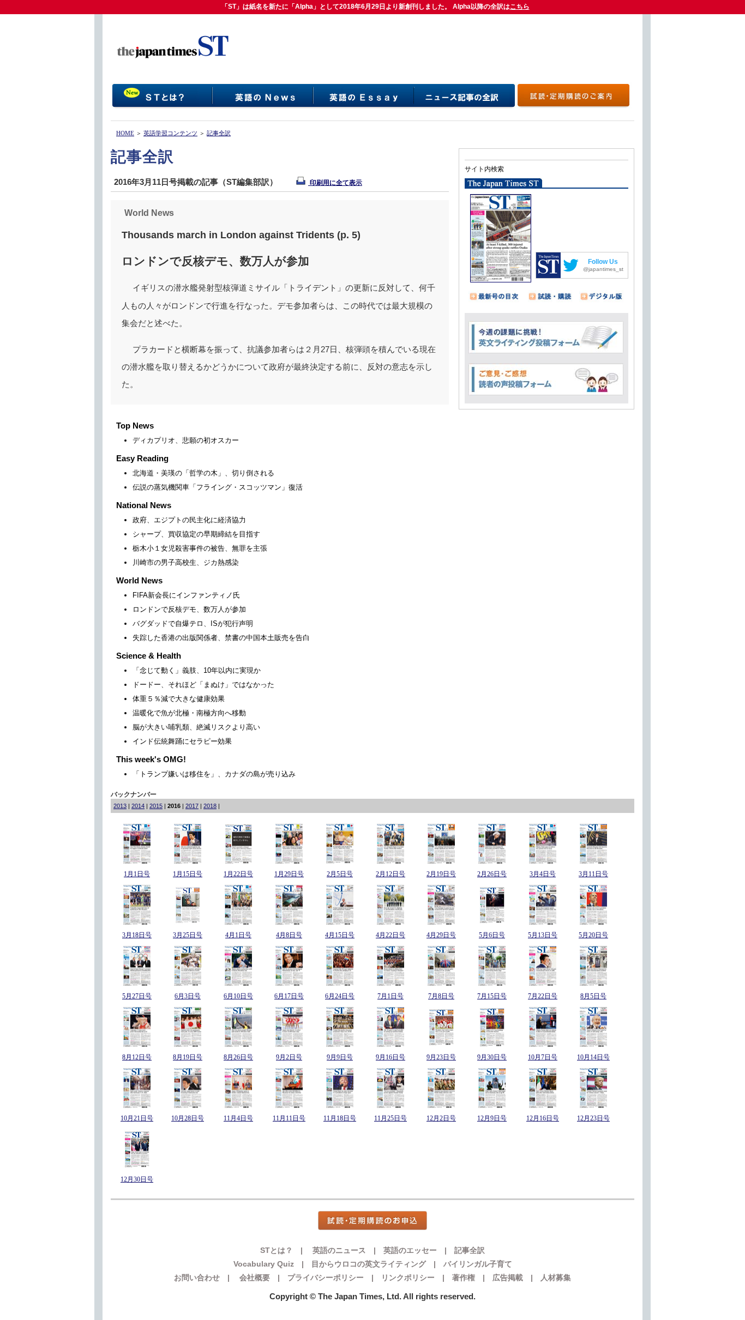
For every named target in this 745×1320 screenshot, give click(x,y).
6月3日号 (188, 996)
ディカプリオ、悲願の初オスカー (186, 440)
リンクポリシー (408, 1277)
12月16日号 (542, 1118)
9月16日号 (390, 1057)
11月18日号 (339, 1118)
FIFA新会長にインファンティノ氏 (186, 595)
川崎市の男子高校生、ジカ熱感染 (186, 562)
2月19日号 (441, 874)
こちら (520, 6)
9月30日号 (492, 1057)
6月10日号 (238, 996)
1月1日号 (137, 874)
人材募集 (555, 1277)
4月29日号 (441, 935)
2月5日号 (340, 874)
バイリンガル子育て (477, 1263)
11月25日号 (390, 1118)
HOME (125, 133)
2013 (120, 806)
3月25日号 (187, 935)
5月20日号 (593, 935)
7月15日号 (492, 996)
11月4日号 (238, 1118)
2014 (138, 806)
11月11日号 (289, 1118)
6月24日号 (340, 996)
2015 (156, 806)
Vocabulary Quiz (263, 1263)
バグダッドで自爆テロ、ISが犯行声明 (193, 623)
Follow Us (603, 262)
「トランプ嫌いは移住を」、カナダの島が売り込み (214, 774)
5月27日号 (137, 996)
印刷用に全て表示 (335, 182)
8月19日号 (187, 1057)
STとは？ (276, 1250)
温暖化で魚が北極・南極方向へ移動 (189, 713)
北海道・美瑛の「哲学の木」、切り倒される (203, 473)
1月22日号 (238, 874)
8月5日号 (593, 996)
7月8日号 (441, 996)
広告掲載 (507, 1277)
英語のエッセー (410, 1250)
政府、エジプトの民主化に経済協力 (189, 520)
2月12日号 (390, 874)
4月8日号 (289, 935)
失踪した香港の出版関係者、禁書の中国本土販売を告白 (221, 638)
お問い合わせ (197, 1277)
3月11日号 (593, 874)
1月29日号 (289, 874)
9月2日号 (289, 1057)
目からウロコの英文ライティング (368, 1263)
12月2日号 (441, 1118)
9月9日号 (340, 1057)
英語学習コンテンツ (170, 133)
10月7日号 (542, 1057)
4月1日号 (238, 935)
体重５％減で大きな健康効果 (179, 699)
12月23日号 (593, 1118)
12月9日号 (492, 1118)
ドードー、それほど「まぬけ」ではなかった (203, 684)
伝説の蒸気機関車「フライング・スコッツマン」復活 (218, 487)
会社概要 (253, 1277)
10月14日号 (593, 1057)
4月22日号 (390, 935)
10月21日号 (137, 1118)
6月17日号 (289, 996)
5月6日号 (492, 935)
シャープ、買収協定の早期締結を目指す (196, 534)
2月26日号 (492, 874)
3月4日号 (543, 874)
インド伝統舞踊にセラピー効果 (182, 741)
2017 (192, 806)
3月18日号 (137, 935)
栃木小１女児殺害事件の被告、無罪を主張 (200, 548)
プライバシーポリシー (325, 1277)
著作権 (463, 1277)
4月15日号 (340, 935)
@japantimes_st (603, 269)
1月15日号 (187, 874)
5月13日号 (542, 935)
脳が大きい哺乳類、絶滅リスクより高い (196, 727)
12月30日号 (137, 1179)
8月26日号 (238, 1057)
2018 (210, 806)
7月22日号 (542, 996)
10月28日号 (187, 1118)
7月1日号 (390, 996)
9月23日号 (441, 1057)
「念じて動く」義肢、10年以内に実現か (197, 670)
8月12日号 (137, 1057)
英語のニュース (338, 1250)
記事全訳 (219, 133)
